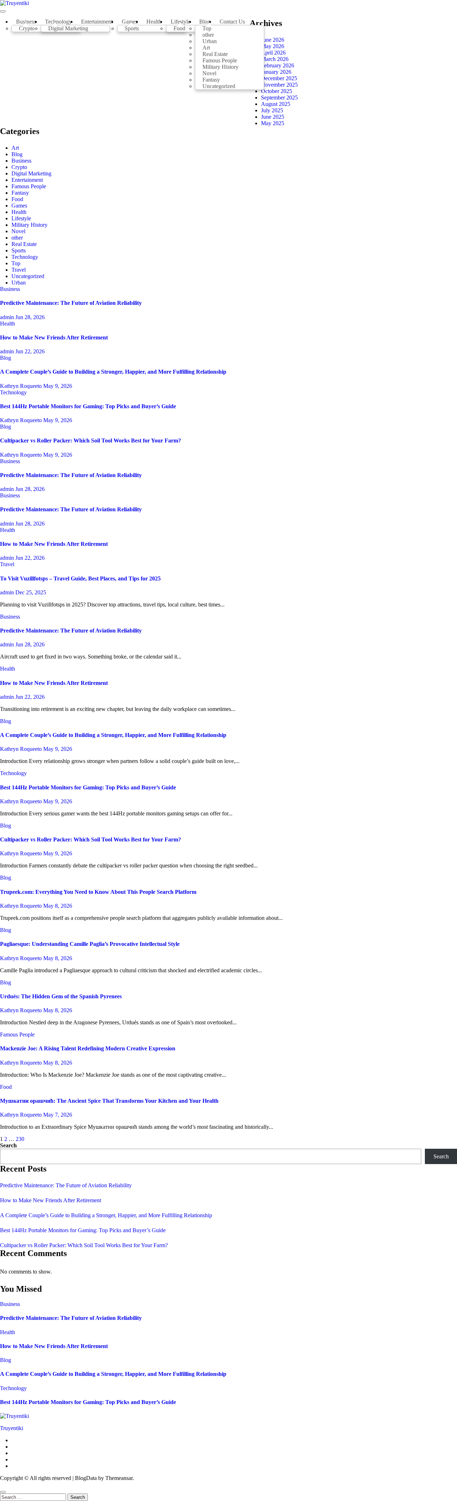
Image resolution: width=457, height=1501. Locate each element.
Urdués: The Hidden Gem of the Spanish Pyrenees (61, 996)
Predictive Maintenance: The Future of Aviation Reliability (71, 303)
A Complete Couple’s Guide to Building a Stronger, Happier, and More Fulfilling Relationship (113, 372)
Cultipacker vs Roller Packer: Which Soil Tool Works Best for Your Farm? (90, 440)
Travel (18, 270)
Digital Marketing (68, 28)
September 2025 (279, 97)
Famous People (28, 186)
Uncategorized (218, 86)
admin (7, 317)
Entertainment (96, 22)
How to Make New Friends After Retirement (54, 337)
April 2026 (273, 53)
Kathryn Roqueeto (21, 386)
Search (8, 1145)
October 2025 (276, 91)
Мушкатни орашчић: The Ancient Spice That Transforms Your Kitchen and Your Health (109, 1101)
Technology (24, 257)
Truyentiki (11, 1428)
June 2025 (272, 117)
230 (20, 1139)
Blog (16, 154)
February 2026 (277, 65)
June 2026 (272, 40)
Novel (18, 231)
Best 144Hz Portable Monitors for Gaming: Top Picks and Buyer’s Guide (88, 406)
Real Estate (24, 244)
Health (153, 22)
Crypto (27, 28)
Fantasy (20, 193)
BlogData (86, 1478)
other (17, 238)
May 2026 (272, 46)
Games (19, 206)
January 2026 (276, 72)
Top (15, 263)
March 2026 (274, 59)
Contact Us (232, 22)
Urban (18, 283)
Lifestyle (21, 218)
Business (21, 161)
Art (15, 148)
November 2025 (279, 85)
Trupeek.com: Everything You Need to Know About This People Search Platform (98, 892)
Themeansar (118, 1478)
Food (179, 28)
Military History (29, 225)
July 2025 (272, 110)
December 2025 (279, 78)
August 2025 (275, 104)
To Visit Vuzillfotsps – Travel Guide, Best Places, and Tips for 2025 (80, 578)
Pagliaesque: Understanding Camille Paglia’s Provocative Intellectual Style (90, 944)
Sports (132, 28)
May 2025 (272, 123)
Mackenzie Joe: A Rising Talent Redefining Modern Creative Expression (87, 1048)
